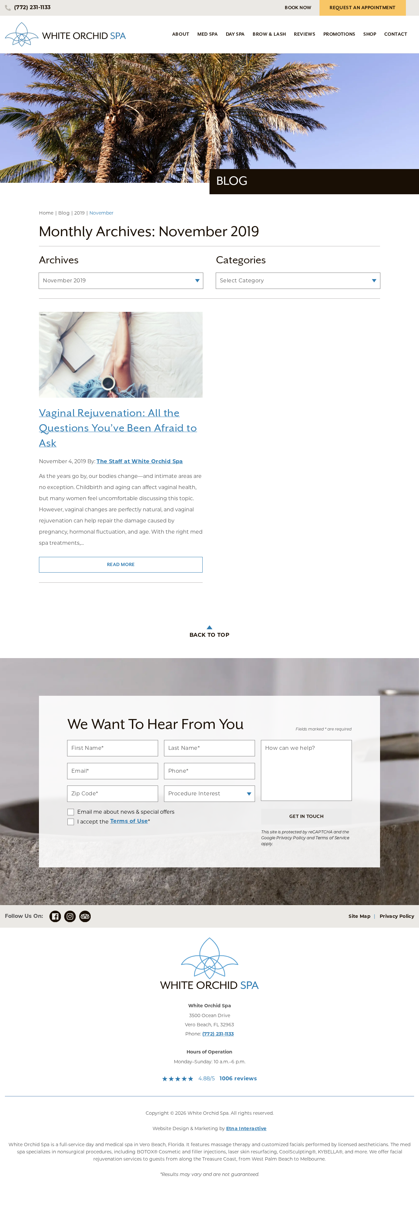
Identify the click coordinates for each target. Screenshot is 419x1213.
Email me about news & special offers (125, 812)
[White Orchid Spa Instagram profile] (70, 916)
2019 (79, 213)
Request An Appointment (363, 7)
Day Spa (235, 34)
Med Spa (207, 34)
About (181, 34)
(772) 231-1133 (218, 1034)
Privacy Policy (291, 838)
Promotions (339, 34)
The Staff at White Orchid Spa (140, 461)
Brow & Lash (269, 34)
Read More (121, 564)
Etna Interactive (246, 1129)
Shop (369, 34)
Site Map (360, 916)
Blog (64, 213)
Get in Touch (306, 816)
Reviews (304, 34)
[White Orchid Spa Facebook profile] (55, 916)
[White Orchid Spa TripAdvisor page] (85, 916)
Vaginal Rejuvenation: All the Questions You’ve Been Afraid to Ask (118, 428)
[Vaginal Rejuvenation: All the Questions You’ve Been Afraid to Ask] (121, 359)
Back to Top (209, 635)
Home (46, 213)
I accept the (88, 822)
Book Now (298, 7)
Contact (396, 34)
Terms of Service (332, 838)
